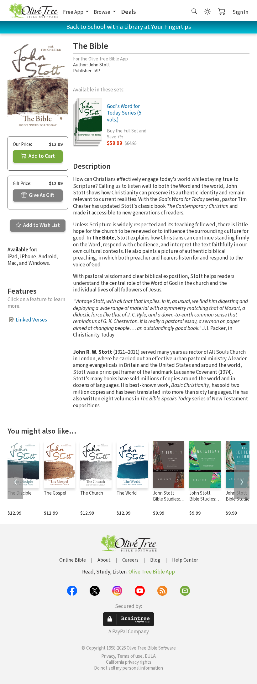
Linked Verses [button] (31, 320)
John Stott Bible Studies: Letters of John (241, 499)
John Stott (99, 65)
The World (127, 493)
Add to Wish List (41, 225)
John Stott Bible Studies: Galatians (202, 499)
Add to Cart (41, 156)
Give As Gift (41, 195)
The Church (91, 493)
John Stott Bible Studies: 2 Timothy (168, 499)
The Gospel (55, 493)
